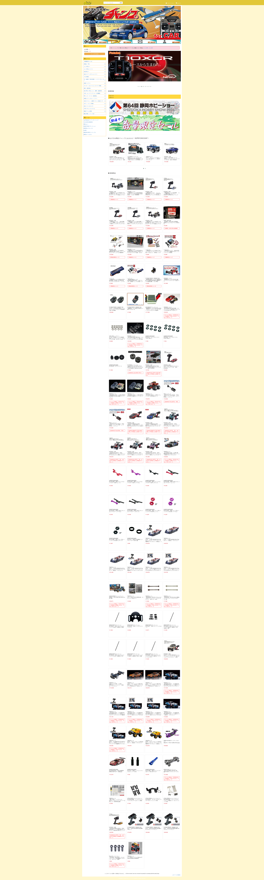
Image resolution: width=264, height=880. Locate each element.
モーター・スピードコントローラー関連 (92, 85)
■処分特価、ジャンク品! (89, 113)
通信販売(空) (121, 41)
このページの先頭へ (176, 875)
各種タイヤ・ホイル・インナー (90, 98)
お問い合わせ (144, 41)
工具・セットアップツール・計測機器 (92, 93)
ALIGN (85, 130)
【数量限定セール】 (88, 61)
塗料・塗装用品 (87, 88)
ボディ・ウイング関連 (88, 103)
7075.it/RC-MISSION (88, 122)
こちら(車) (145, 47)
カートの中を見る (94, 54)
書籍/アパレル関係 (88, 111)
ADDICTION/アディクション (90, 126)
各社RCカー (86, 71)
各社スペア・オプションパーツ (90, 74)
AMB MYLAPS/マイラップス (90, 132)
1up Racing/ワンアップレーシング (91, 120)
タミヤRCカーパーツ (88, 69)
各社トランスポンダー (88, 106)
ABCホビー (86, 124)
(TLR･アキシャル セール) (89, 108)
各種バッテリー (87, 83)
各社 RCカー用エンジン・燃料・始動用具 (93, 90)
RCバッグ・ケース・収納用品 (90, 96)
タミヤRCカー (87, 66)
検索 (121, 2)
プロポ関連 (86, 76)
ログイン (168, 41)
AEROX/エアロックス (88, 128)
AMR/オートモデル (88, 134)
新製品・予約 (87, 64)
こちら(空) (150, 47)
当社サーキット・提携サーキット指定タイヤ (93, 101)
